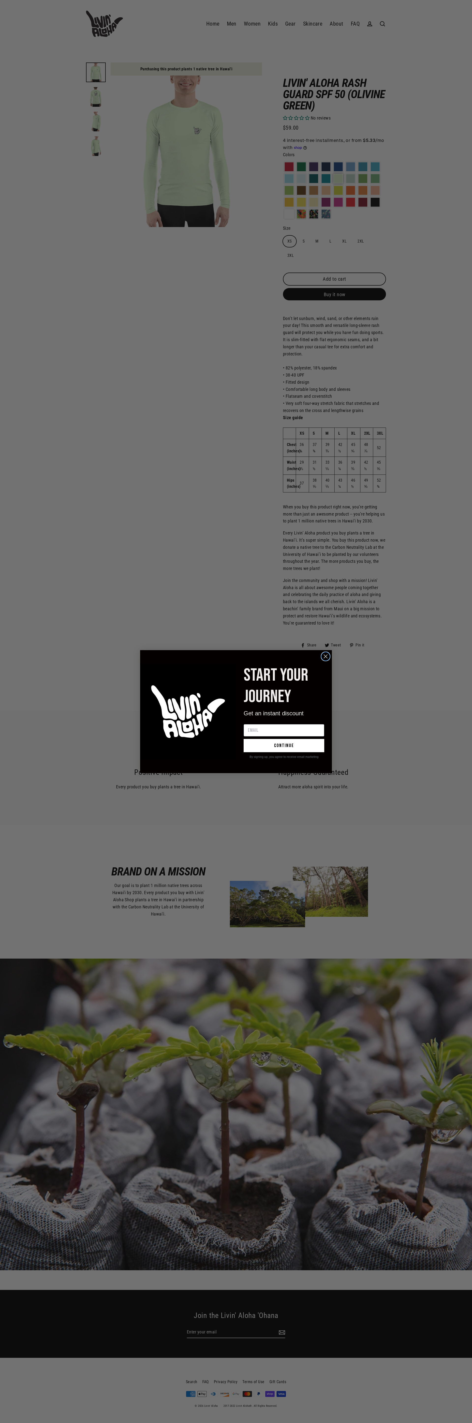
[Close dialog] (325, 656)
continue (284, 746)
